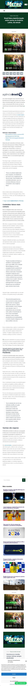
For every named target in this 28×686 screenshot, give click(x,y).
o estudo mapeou (20, 114)
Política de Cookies (13, 684)
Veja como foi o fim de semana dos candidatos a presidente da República (12, 525)
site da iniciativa (8, 445)
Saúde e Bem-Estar (14, 15)
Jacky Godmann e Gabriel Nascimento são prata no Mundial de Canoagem (13, 508)
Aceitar (14, 674)
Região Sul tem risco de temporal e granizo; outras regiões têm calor (14, 577)
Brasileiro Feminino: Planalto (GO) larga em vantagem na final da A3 (13, 490)
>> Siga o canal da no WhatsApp (13, 200)
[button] (26, 661)
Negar (14, 677)
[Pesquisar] (26, 4)
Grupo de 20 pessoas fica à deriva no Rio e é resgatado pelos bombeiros (13, 542)
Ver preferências (14, 681)
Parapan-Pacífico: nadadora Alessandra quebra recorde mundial (13, 560)
